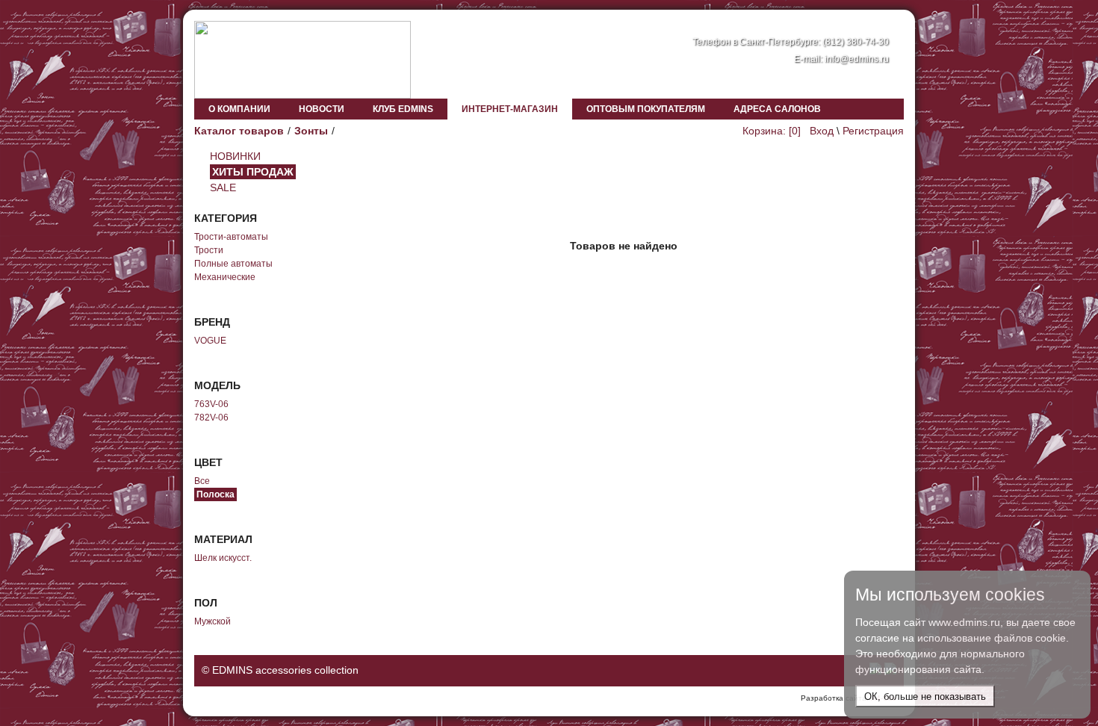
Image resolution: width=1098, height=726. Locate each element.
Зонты (311, 131)
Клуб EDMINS (403, 109)
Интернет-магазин (510, 109)
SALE (223, 187)
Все (202, 481)
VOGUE (210, 340)
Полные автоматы (233, 263)
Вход (822, 131)
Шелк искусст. (223, 558)
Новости (321, 109)
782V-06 (211, 417)
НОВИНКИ (235, 156)
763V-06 (211, 404)
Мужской (212, 621)
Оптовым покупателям (645, 109)
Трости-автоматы (231, 237)
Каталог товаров (239, 131)
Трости (208, 250)
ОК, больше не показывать (925, 696)
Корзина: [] (771, 131)
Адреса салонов (777, 109)
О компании (239, 109)
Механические (224, 277)
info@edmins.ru (857, 59)
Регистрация (873, 131)
